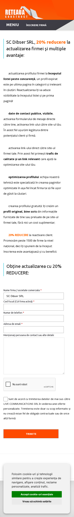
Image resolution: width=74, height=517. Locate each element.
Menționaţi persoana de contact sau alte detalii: (28, 335)
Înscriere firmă (36, 25)
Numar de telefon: (13, 312)
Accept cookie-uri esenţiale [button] (37, 494)
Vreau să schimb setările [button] (36, 501)
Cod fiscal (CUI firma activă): (18, 301)
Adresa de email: (13, 324)
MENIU (12, 24)
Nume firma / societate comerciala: (22, 290)
